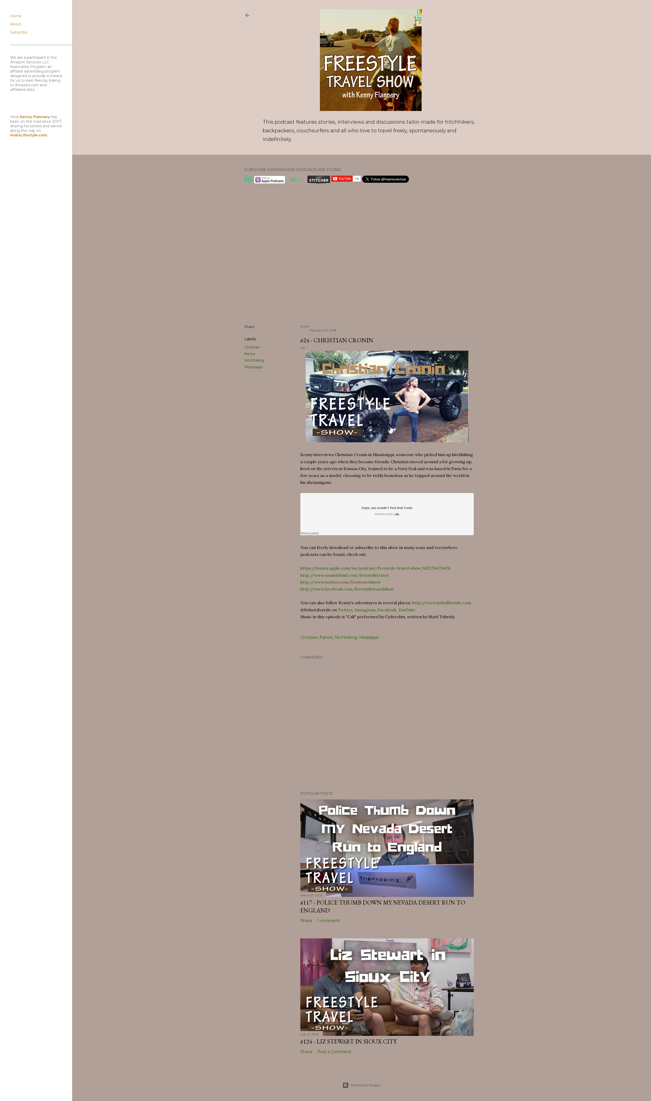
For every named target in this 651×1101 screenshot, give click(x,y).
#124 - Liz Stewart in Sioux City (348, 1041)
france (249, 353)
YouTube (406, 609)
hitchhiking (254, 360)
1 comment (328, 920)
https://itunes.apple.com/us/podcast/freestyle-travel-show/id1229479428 (375, 568)
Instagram (365, 609)
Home (16, 16)
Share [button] (249, 326)
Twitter (345, 609)
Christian (252, 347)
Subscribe (18, 32)
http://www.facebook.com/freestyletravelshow (347, 588)
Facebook (387, 609)
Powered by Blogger (366, 1085)
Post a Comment (334, 1051)
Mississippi (253, 367)
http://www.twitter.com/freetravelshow (340, 582)
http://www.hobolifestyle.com (441, 602)
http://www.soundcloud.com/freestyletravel (344, 575)
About (15, 24)
